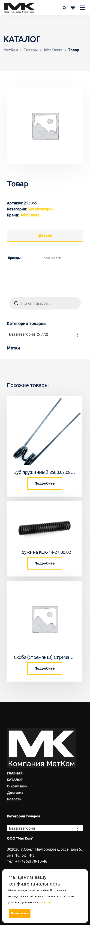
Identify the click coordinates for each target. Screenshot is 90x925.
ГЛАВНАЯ (15, 773)
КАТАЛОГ (15, 780)
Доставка (15, 793)
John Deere (29, 215)
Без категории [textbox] (43, 828)
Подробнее (45, 483)
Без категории (41, 209)
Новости (14, 799)
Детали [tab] (45, 235)
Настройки (71, 913)
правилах (45, 902)
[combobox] (45, 334)
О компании (17, 786)
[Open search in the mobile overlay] (45, 303)
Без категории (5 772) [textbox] (43, 334)
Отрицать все (46, 913)
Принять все (19, 913)
